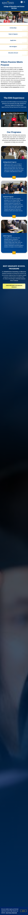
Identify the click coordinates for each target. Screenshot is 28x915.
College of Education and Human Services (14, 7)
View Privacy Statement (11, 912)
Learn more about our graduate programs (14, 286)
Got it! (23, 911)
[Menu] (24, 2)
